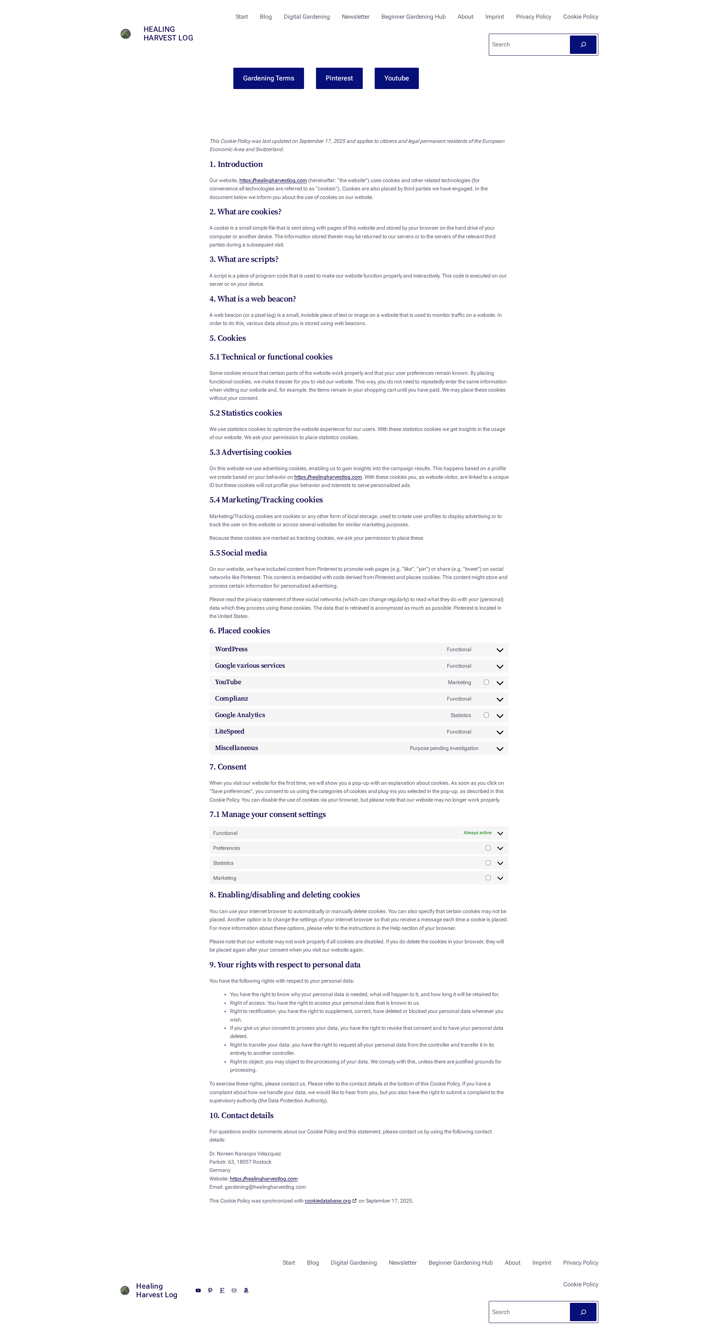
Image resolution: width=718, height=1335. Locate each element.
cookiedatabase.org (328, 1201)
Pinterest (339, 78)
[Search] (583, 45)
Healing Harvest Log (168, 33)
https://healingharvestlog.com (273, 180)
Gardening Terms (268, 78)
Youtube (396, 78)
